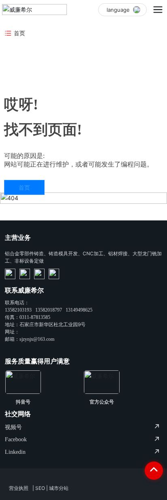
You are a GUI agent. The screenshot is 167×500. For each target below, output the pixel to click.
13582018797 (48, 310)
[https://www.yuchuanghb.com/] (10, 274)
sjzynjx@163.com (36, 339)
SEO (40, 488)
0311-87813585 (34, 317)
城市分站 (59, 488)
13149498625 (79, 310)
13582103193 (18, 310)
